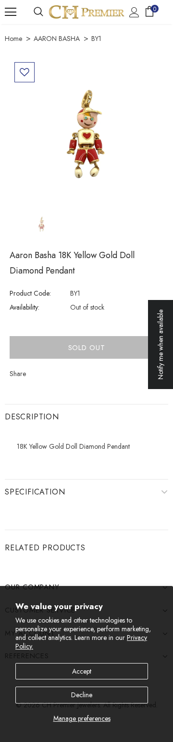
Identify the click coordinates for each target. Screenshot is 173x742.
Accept (81, 671)
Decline (81, 695)
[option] (86, 134)
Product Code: (30, 293)
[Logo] (86, 12)
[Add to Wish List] (24, 72)
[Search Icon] (38, 12)
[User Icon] (134, 12)
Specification (35, 491)
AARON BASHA (57, 38)
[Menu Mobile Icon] (10, 12)
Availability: (24, 307)
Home (13, 38)
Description (32, 416)
